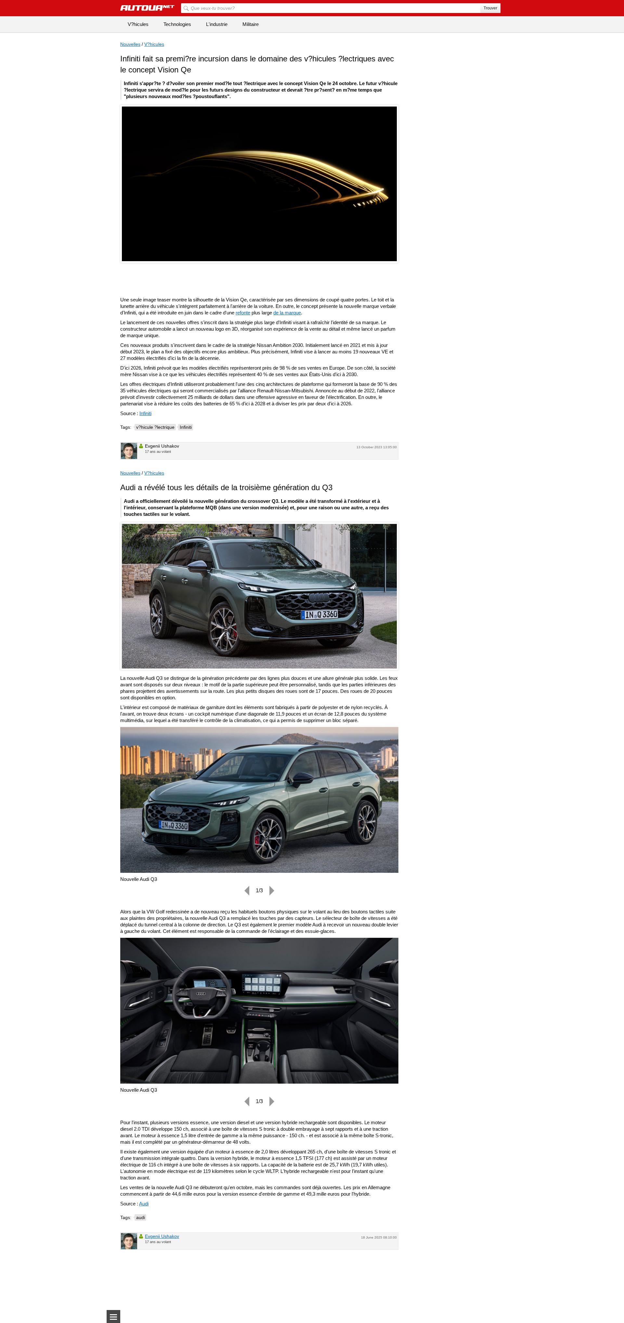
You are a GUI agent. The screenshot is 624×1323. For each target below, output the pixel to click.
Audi (144, 1203)
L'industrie (217, 24)
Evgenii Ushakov (162, 1236)
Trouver (490, 8)
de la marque (287, 312)
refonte (243, 312)
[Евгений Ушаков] (129, 451)
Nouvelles (130, 44)
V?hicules (138, 24)
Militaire (250, 24)
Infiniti (145, 413)
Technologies (177, 24)
